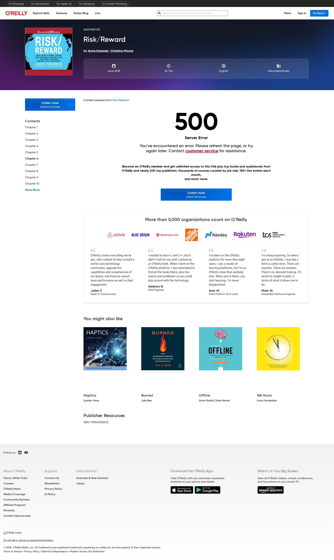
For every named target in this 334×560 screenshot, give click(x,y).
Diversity (9, 510)
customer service (201, 150)
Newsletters (52, 483)
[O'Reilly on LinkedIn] (20, 452)
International (86, 471)
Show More (32, 190)
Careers (8, 483)
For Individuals (87, 3)
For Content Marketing (114, 3)
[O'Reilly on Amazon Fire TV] (270, 493)
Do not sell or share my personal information (28, 540)
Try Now (318, 13)
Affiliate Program (14, 505)
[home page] (16, 13)
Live (97, 13)
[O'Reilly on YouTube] (26, 452)
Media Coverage (14, 494)
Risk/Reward (120, 100)
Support (51, 471)
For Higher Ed (64, 3)
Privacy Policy (53, 489)
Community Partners (16, 499)
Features (61, 13)
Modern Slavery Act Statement (87, 551)
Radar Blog (81, 13)
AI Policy (50, 494)
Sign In (302, 13)
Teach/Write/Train (15, 478)
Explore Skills (41, 13)
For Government (40, 3)
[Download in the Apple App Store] (181, 493)
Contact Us (52, 478)
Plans (287, 13)
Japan (80, 483)
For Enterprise (16, 3)
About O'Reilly (14, 471)
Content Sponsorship (17, 516)
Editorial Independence (55, 551)
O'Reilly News (12, 489)
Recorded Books (278, 71)
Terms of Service (12, 551)
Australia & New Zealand (92, 478)
